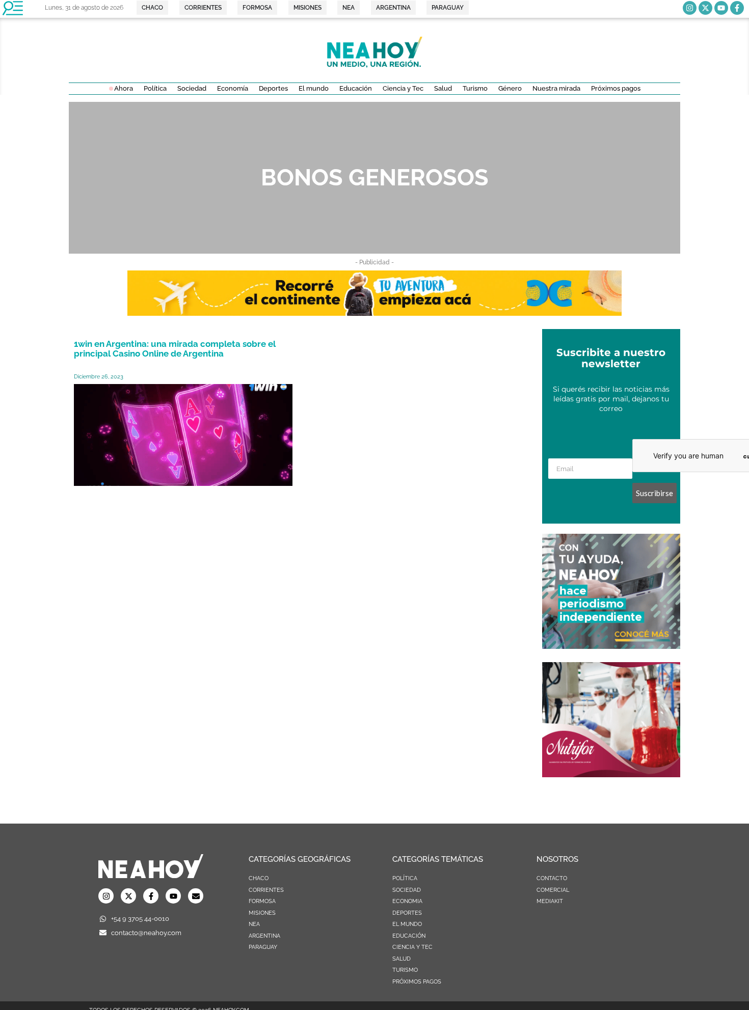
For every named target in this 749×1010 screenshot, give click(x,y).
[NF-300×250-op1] (611, 774)
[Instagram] (690, 8)
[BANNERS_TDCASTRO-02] (374, 313)
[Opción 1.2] (611, 646)
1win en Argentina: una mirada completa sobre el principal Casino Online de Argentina (175, 349)
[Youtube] (721, 8)
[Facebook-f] (737, 8)
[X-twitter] (705, 8)
